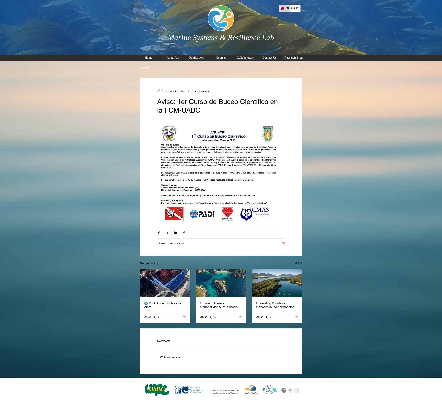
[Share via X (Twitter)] (167, 232)
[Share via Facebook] (158, 232)
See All (298, 262)
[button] (297, 67)
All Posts (144, 67)
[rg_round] (283, 390)
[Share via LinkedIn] (175, 232)
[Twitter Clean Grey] (290, 390)
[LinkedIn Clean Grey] (297, 390)
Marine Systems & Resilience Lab (221, 37)
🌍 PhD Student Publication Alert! (163, 305)
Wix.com (234, 393)
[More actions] (283, 91)
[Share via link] (184, 232)
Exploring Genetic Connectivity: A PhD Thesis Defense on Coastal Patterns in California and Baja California (220, 305)
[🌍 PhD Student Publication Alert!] (165, 283)
